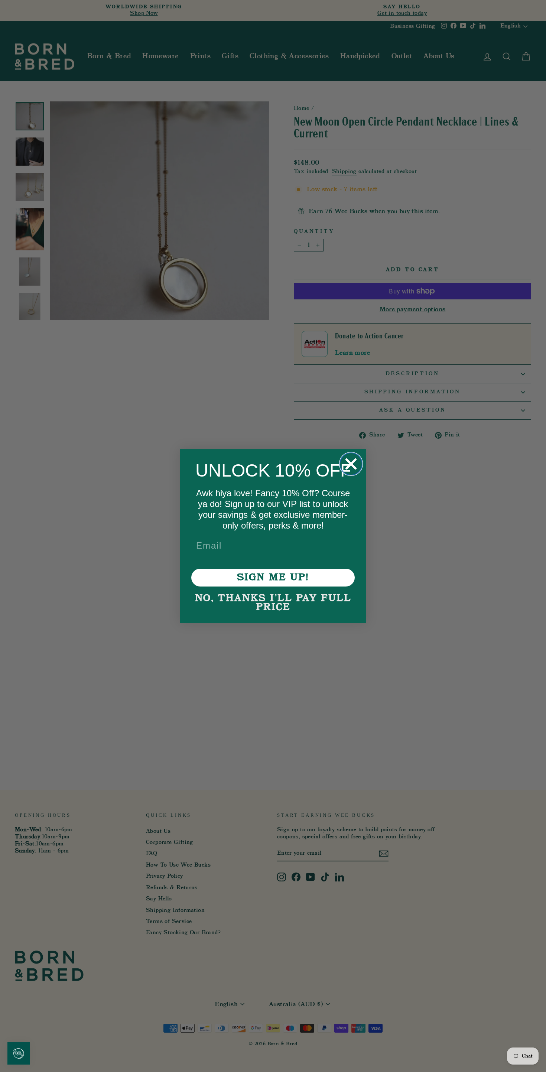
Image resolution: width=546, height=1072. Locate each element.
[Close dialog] (351, 464)
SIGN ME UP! (273, 577)
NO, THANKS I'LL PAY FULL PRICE (273, 603)
